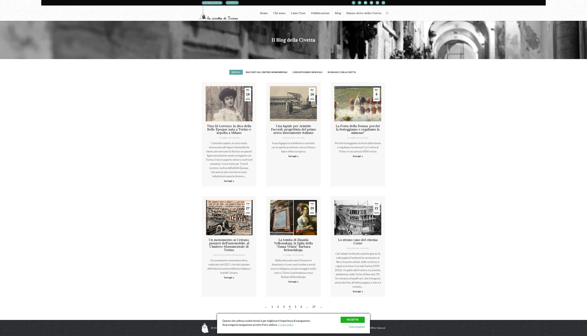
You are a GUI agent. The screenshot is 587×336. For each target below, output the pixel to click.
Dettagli (228, 181)
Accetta (353, 319)
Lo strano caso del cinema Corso (358, 241)
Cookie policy (286, 324)
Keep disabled (357, 326)
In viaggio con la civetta (342, 72)
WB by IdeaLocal (377, 328)
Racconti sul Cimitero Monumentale (266, 72)
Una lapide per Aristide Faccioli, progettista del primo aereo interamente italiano (293, 129)
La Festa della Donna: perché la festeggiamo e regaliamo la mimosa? (358, 129)
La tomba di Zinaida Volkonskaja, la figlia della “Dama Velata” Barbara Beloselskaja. (293, 245)
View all (236, 72)
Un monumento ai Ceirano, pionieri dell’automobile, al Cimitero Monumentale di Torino (229, 245)
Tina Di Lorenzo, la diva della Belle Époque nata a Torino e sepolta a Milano (229, 129)
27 (314, 306)
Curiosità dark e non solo (307, 72)
